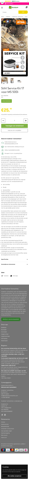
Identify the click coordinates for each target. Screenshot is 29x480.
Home (2, 16)
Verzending (9, 114)
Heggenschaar (4, 334)
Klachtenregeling (5, 433)
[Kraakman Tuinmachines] (13, 7)
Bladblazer (3, 327)
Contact (3, 422)
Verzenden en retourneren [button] (8, 264)
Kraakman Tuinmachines (7, 444)
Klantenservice (5, 424)
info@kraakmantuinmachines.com (9, 395)
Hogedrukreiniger (5, 336)
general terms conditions (19, 444)
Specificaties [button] (4, 259)
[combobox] (9, 12)
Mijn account (4, 435)
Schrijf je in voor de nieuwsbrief (11, 319)
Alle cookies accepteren (14, 476)
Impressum (4, 437)
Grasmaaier (4, 332)
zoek (23, 12)
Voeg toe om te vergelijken (14, 130)
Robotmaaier (4, 341)
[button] (3, 121)
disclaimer (3, 446)
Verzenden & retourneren (7, 428)
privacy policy (9, 446)
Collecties (8, 16)
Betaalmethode (5, 426)
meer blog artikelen (6, 378)
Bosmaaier (4, 329)
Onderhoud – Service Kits (17, 16)
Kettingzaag (4, 338)
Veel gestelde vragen (6, 431)
